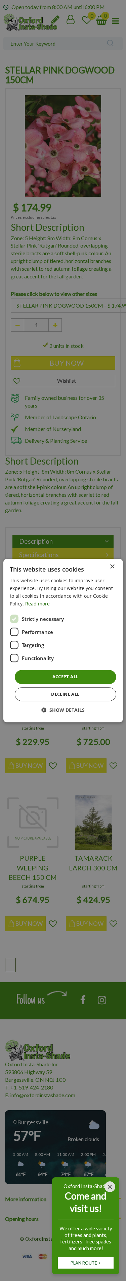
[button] (63, 710)
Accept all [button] (65, 677)
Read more (37, 603)
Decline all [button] (65, 694)
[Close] (109, 1186)
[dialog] (63, 640)
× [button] (112, 566)
